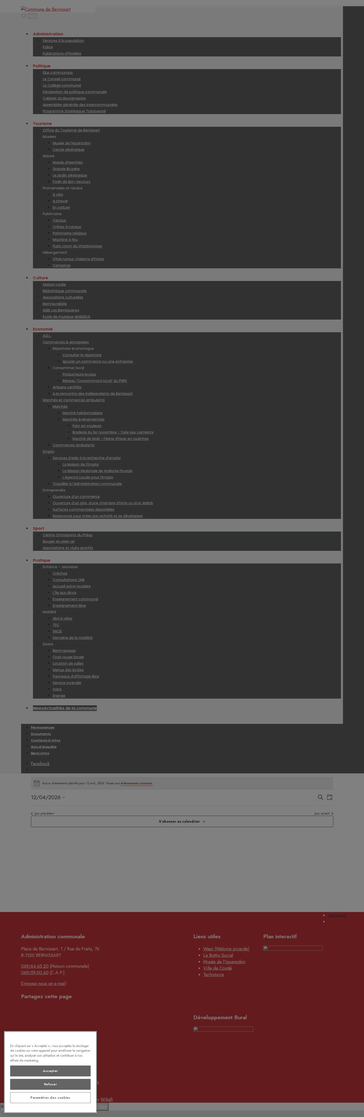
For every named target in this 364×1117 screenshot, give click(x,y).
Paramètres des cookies (50, 1097)
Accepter (50, 1070)
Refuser (50, 1084)
